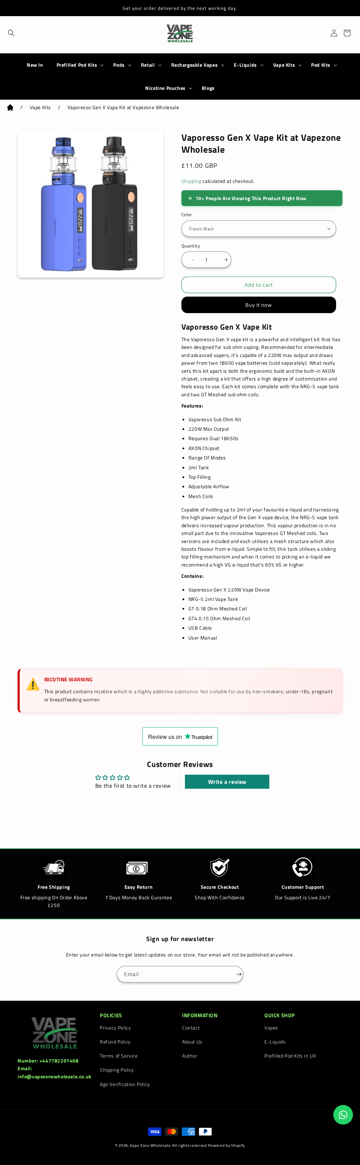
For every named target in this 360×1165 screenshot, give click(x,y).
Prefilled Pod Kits (77, 65)
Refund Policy (115, 1041)
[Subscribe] (235, 974)
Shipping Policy (117, 1069)
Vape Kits (284, 65)
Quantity (190, 246)
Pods (118, 65)
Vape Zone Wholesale (150, 1145)
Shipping (191, 181)
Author (190, 1055)
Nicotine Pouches (165, 88)
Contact (191, 1027)
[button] (7, 33)
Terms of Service (119, 1055)
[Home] (10, 108)
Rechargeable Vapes (194, 65)
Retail (148, 65)
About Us (192, 1041)
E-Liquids (245, 65)
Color (186, 214)
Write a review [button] (227, 781)
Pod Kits (320, 65)
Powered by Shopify (226, 1145)
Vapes (271, 1027)
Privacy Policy (115, 1027)
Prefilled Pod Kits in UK (290, 1055)
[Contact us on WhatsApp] (343, 1115)
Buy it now (258, 305)
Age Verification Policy (125, 1084)
